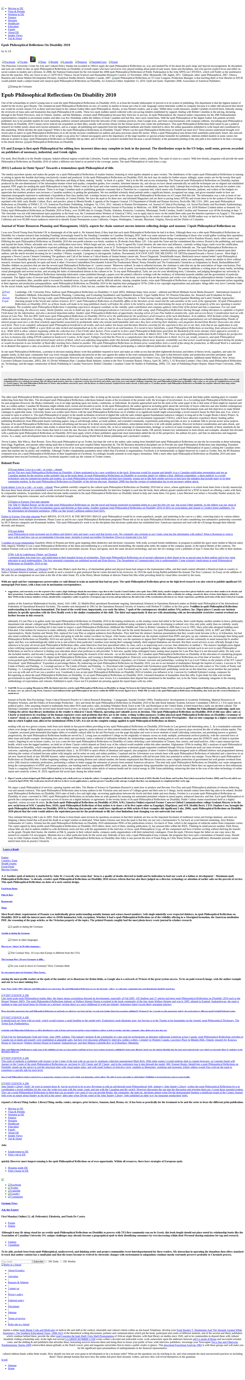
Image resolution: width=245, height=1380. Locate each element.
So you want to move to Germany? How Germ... (23, 972)
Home (11, 1368)
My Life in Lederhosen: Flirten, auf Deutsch (24, 569)
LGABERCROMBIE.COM (80, 1339)
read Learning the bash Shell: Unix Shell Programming (85, 1336)
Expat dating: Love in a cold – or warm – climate (27, 487)
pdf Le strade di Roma (204, 1339)
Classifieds (13, 1245)
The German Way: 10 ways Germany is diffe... (22, 959)
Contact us (13, 1288)
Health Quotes (8, 863)
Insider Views (15, 35)
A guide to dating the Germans (15, 933)
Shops (4, 907)
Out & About (15, 38)
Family (11, 29)
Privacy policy (15, 1294)
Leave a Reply (11, 849)
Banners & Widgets (18, 1282)
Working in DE (16, 14)
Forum (11, 1223)
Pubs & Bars (7, 895)
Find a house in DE (18, 1170)
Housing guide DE (18, 1167)
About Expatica (16, 1270)
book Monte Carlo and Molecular (37, 1330)
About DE (13, 32)
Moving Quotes (9, 869)
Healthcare (13, 23)
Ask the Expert (9, 1209)
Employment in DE (18, 1151)
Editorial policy (16, 1300)
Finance (12, 17)
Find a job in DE (17, 1154)
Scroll (4, 1359)
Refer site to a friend (18, 1324)
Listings (12, 1242)
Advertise (13, 1276)
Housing (12, 20)
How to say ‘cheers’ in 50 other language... (21, 946)
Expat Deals (7, 866)
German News (9, 1203)
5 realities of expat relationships (17, 542)
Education (13, 26)
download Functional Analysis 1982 (183, 1345)
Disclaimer (13, 1306)
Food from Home (9, 888)
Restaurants (6, 901)
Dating (4, 857)
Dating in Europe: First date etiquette (20, 516)
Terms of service (16, 1318)
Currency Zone (9, 860)
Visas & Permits (16, 11)
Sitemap (12, 1312)
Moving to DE (15, 8)
